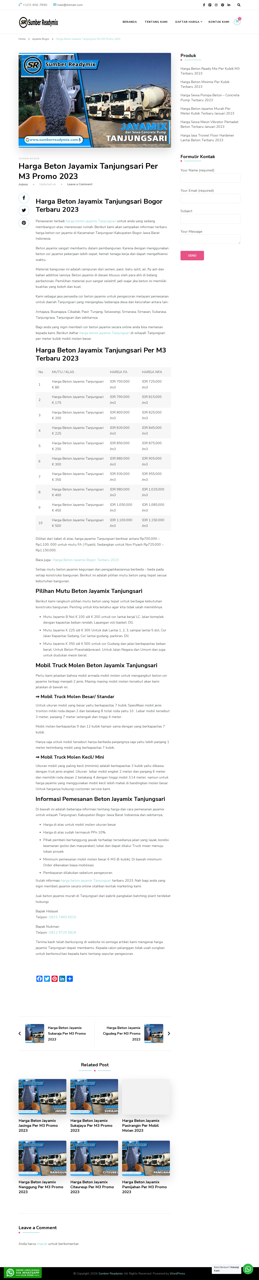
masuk (42, 1244)
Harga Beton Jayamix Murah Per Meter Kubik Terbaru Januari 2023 (207, 111)
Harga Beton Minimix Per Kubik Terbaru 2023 (205, 84)
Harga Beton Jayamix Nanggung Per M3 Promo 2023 (41, 1187)
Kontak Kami (219, 22)
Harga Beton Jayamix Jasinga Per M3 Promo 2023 (38, 1125)
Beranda (130, 22)
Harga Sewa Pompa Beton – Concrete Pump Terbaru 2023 (210, 97)
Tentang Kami (156, 22)
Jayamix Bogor (29, 158)
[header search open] (238, 5)
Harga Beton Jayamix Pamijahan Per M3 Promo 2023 (144, 1187)
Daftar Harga (187, 22)
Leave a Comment (80, 184)
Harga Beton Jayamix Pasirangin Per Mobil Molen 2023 (140, 1125)
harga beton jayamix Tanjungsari (91, 221)
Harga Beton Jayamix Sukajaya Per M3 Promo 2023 (91, 1125)
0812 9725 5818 (62, 932)
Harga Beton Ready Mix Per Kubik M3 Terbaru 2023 (210, 71)
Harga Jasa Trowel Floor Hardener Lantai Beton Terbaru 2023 (207, 137)
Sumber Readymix (111, 1273)
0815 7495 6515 (62, 917)
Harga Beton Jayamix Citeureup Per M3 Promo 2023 (92, 1187)
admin (23, 184)
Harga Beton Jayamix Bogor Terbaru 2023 (86, 560)
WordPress (177, 1273)
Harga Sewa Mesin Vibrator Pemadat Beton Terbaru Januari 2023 (210, 124)
